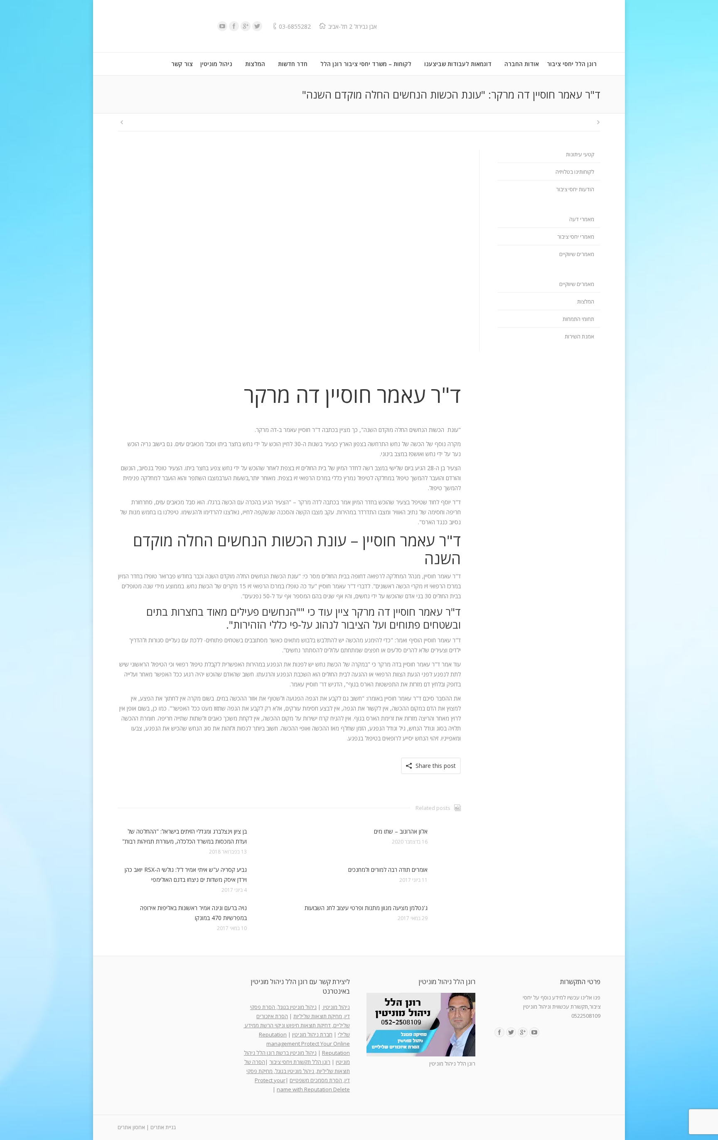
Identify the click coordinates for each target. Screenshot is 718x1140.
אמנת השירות (579, 336)
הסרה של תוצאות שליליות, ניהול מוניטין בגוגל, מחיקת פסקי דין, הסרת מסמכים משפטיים (297, 1071)
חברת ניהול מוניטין (312, 1034)
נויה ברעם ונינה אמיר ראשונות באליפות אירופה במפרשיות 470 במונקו (193, 913)
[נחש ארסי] (289, 264)
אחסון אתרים (131, 1127)
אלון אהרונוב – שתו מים (401, 831)
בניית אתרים (163, 1127)
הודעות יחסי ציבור (575, 189)
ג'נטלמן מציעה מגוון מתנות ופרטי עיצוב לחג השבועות (366, 908)
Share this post (436, 766)
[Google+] (246, 26)
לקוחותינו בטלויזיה (575, 171)
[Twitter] (257, 26)
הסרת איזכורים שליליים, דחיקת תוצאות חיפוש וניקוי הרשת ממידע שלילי (296, 1025)
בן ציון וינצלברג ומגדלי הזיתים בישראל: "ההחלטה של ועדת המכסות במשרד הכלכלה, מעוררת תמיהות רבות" (184, 836)
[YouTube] (222, 26)
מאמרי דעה (581, 219)
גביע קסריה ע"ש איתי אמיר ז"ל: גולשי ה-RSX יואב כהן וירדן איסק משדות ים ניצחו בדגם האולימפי (186, 874)
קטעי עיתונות (580, 154)
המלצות (585, 301)
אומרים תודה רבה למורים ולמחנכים (388, 870)
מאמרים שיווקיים (576, 254)
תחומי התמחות (578, 319)
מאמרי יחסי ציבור (575, 236)
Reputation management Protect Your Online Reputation (304, 1043)
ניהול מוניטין (336, 1007)
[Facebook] (234, 26)
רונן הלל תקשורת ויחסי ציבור (299, 1062)
